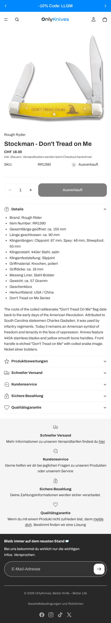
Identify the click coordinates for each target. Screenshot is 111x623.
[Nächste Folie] (105, 6)
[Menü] (6, 19)
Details (17, 209)
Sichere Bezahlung (27, 396)
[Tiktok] (60, 615)
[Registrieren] (99, 569)
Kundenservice (24, 384)
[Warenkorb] (104, 19)
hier (102, 441)
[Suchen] (17, 19)
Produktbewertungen (29, 361)
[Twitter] (69, 615)
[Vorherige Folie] (5, 6)
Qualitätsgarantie (26, 407)
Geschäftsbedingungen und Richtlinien (55, 604)
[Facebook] (42, 615)
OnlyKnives (43, 593)
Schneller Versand (27, 373)
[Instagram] (51, 615)
